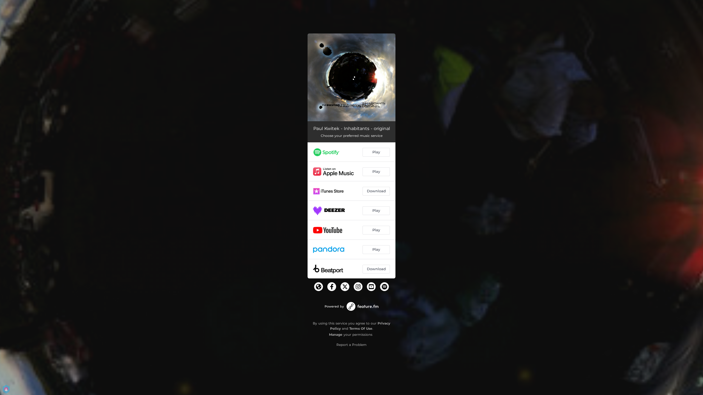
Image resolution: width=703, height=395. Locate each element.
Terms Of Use (360, 328)
